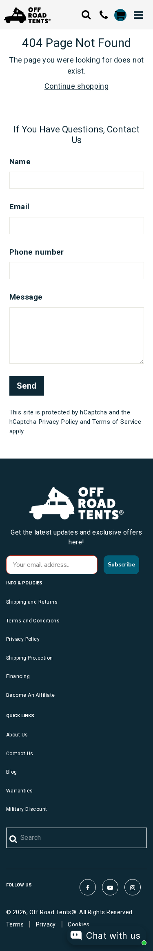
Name (20, 161)
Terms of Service (116, 421)
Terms (15, 924)
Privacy (46, 924)
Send (27, 386)
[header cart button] (120, 15)
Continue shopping (76, 86)
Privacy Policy (58, 421)
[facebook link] (88, 887)
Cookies (78, 924)
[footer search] (13, 839)
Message (26, 297)
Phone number (36, 252)
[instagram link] (132, 887)
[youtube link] (110, 887)
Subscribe (121, 564)
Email (19, 206)
